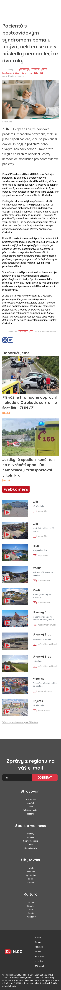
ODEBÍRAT (45, 777)
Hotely (31, 868)
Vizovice (38, 678)
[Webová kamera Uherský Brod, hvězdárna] (15, 663)
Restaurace (31, 799)
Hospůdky (30, 803)
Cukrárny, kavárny (30, 810)
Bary (31, 807)
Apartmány (31, 875)
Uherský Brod (42, 612)
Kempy (31, 882)
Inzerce (38, 937)
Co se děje (24, 70)
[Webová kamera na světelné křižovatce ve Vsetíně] (15, 574)
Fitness (30, 837)
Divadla (30, 906)
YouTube (39, 961)
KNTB (44, 70)
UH (35, 556)
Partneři (38, 951)
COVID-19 (35, 70)
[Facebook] (5, 340)
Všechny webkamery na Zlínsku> (20, 722)
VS (35, 581)
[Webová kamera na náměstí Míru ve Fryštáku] (15, 707)
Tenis (30, 844)
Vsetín (37, 568)
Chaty (30, 879)
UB (35, 625)
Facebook (39, 956)
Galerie (31, 913)
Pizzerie (30, 814)
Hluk (36, 546)
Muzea (31, 902)
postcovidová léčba (11, 73)
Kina (31, 909)
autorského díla (9, 986)
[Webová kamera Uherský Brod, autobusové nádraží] (15, 641)
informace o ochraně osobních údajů (39, 983)
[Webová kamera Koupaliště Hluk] (15, 552)
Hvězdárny (31, 917)
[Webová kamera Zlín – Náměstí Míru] (15, 508)
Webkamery (16, 489)
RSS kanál (39, 966)
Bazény (30, 834)
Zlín (36, 73)
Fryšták (38, 701)
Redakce (39, 947)
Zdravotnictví (27, 73)
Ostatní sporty (30, 848)
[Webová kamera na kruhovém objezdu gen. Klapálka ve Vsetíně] (15, 596)
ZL (42, 73)
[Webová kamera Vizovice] (15, 685)
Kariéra (38, 942)
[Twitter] (10, 340)
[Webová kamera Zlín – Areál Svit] (15, 530)
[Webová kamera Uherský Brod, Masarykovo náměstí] (15, 618)
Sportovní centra (30, 841)
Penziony (31, 872)
